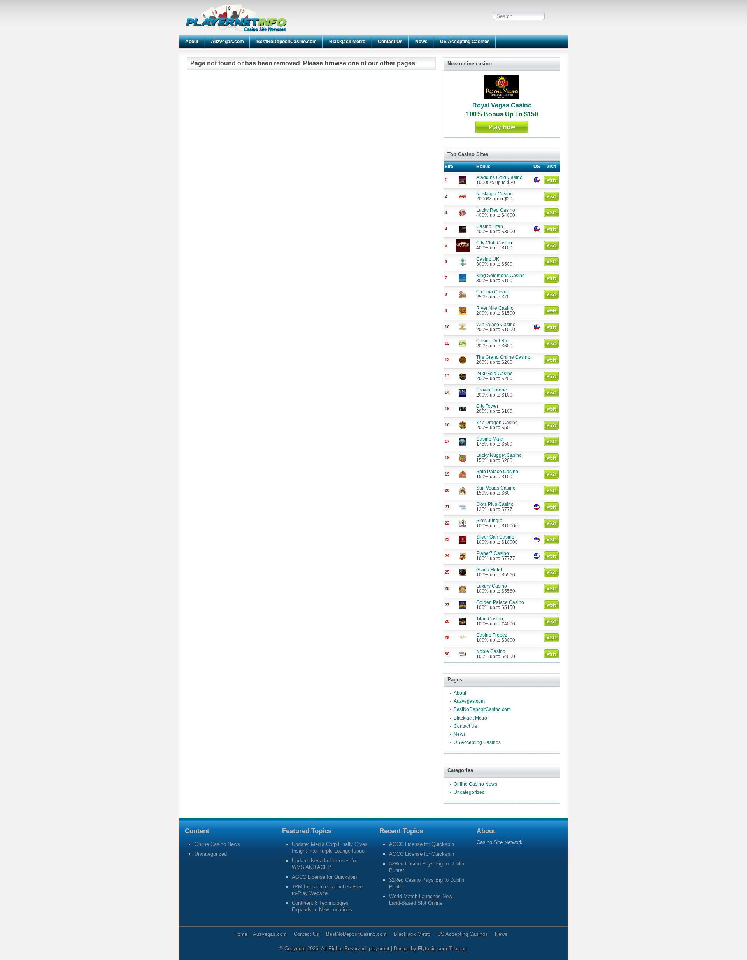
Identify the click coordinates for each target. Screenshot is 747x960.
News (421, 41)
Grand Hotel (489, 569)
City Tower (487, 406)
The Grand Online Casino (503, 357)
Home (240, 934)
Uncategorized (469, 792)
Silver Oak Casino (495, 537)
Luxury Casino (491, 586)
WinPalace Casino (496, 324)
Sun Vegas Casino (496, 488)
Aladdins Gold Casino (499, 177)
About (191, 41)
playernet (380, 948)
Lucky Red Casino (495, 210)
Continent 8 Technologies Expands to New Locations (322, 906)
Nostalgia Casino (494, 194)
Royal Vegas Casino (502, 105)
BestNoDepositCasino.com (286, 41)
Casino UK (487, 259)
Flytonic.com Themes (442, 948)
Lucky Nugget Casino (499, 455)
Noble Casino (490, 651)
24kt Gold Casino (494, 373)
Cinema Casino (492, 292)
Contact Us (390, 41)
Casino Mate (489, 439)
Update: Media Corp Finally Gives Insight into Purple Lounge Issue (330, 847)
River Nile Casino (495, 308)
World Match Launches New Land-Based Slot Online (420, 899)
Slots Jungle (489, 520)
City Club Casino (494, 243)
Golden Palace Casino (500, 602)
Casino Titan (489, 226)
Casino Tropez (491, 635)
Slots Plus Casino (495, 504)
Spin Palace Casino (497, 471)
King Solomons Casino (500, 275)
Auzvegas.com (227, 41)
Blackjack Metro (347, 41)
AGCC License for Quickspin (324, 877)
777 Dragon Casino (497, 422)
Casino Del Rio (492, 341)
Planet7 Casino (492, 553)
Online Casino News (475, 784)
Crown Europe (491, 390)
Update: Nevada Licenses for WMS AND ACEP (324, 864)
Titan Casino (489, 618)
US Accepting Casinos (465, 41)
